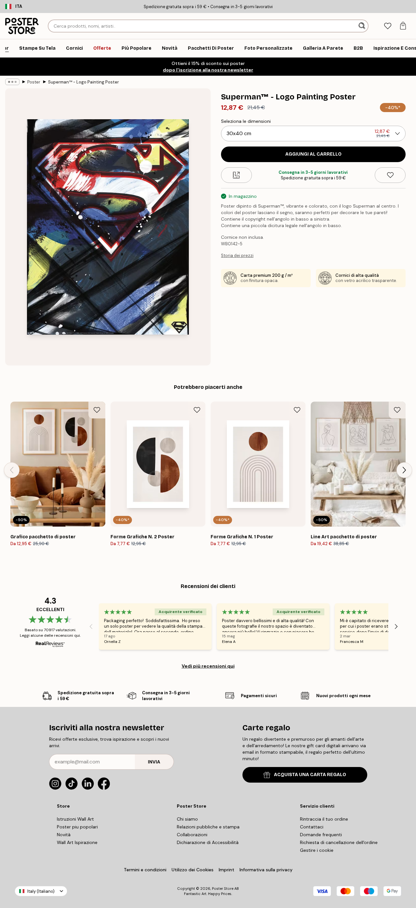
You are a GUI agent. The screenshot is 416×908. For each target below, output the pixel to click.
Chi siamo (187, 819)
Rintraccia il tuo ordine (324, 819)
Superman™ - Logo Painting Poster (83, 82)
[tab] (387, 26)
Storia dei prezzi (237, 255)
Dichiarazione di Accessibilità (208, 842)
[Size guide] (236, 175)
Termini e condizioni (145, 870)
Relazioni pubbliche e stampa (208, 827)
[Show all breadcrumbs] (12, 82)
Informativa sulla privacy (266, 870)
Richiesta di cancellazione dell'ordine (339, 842)
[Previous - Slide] (12, 470)
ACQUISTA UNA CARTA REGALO (310, 774)
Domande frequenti (321, 835)
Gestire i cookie (316, 850)
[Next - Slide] (404, 470)
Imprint (226, 870)
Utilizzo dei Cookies (193, 870)
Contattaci (311, 827)
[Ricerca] (363, 25)
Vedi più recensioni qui (208, 666)
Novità (64, 835)
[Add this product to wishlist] (390, 175)
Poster (33, 82)
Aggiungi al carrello (313, 154)
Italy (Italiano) (41, 891)
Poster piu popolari (77, 827)
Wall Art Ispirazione (77, 842)
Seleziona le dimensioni (246, 121)
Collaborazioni (192, 835)
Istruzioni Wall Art (75, 819)
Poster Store (222, 888)
